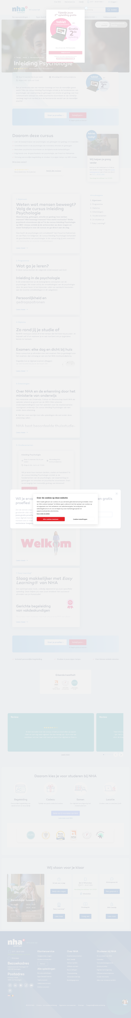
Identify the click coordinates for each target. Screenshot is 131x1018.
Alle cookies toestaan (50, 519)
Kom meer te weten (43, 514)
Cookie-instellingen (80, 519)
